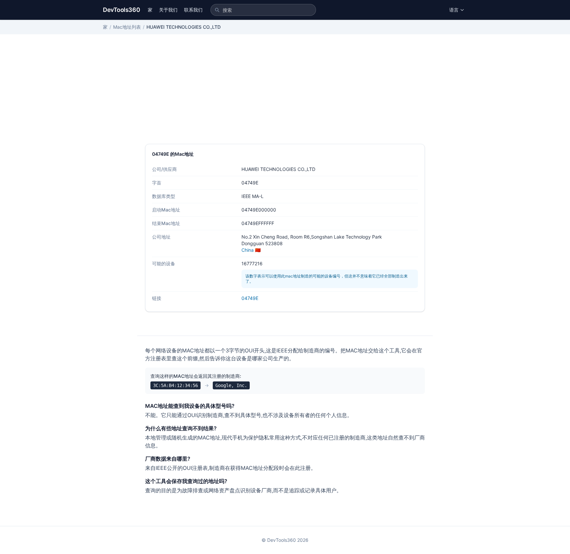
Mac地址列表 (127, 27)
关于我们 (168, 10)
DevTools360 (121, 9)
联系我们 (193, 10)
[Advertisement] (285, 94)
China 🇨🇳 (251, 250)
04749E (249, 298)
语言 (454, 10)
